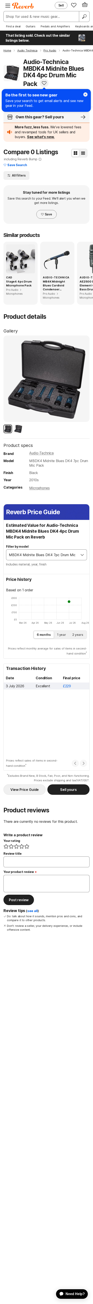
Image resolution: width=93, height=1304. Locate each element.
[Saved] (74, 5)
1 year (61, 634)
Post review (19, 900)
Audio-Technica (41, 453)
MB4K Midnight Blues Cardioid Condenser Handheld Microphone (54, 285)
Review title (12, 853)
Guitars (30, 26)
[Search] (84, 16)
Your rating (11, 841)
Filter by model (17, 546)
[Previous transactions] (75, 763)
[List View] (83, 153)
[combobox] (42, 555)
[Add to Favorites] (44, 83)
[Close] (85, 94)
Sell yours (68, 789)
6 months (44, 634)
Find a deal (13, 26)
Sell (61, 5)
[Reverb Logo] (23, 5)
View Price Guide (24, 789)
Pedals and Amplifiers (55, 26)
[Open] (82, 554)
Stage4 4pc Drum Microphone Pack (19, 283)
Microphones (39, 488)
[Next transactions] (83, 763)
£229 (67, 686)
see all (32, 911)
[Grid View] (75, 153)
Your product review (18, 872)
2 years (77, 634)
